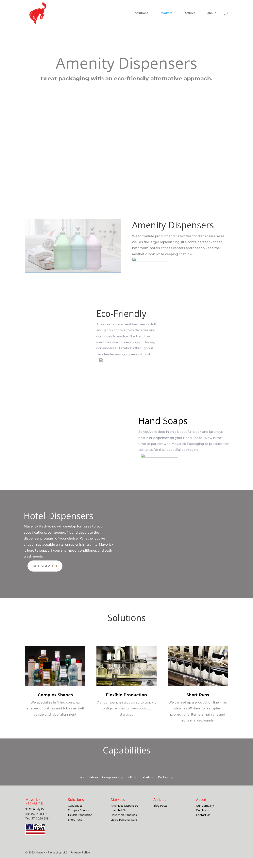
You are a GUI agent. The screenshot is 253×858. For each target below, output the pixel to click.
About (211, 13)
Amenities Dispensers (125, 805)
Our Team (203, 810)
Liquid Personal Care (124, 819)
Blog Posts (160, 805)
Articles (190, 13)
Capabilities (75, 805)
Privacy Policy (80, 852)
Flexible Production (126, 694)
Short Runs (197, 694)
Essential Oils (119, 810)
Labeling (147, 777)
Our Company (205, 805)
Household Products (124, 815)
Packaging (165, 777)
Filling (132, 777)
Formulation (89, 777)
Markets (166, 13)
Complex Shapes (55, 694)
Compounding (112, 777)
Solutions (141, 13)
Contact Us (203, 815)
